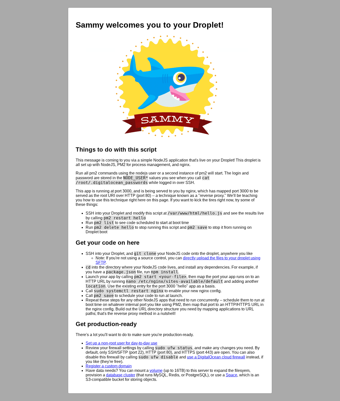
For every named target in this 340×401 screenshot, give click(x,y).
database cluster (120, 375)
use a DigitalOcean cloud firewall (216, 357)
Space (231, 375)
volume (156, 370)
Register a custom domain (109, 366)
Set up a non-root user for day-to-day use (121, 343)
